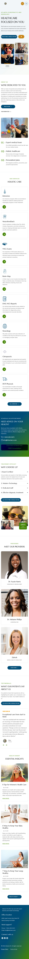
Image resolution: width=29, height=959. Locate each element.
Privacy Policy (4, 949)
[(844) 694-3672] (22, 3)
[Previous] (4, 745)
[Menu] (26, 3)
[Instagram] (2, 938)
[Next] (6, 745)
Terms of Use (13, 949)
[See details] (4, 207)
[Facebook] (5, 938)
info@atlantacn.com (10, 930)
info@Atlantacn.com (10, 440)
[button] (21, 36)
